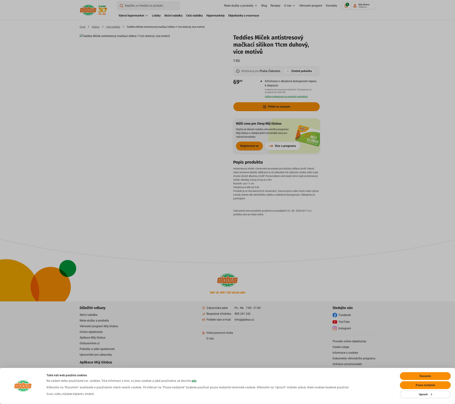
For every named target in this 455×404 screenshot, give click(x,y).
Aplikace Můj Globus (92, 337)
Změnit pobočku (301, 71)
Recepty (275, 5)
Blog (264, 5)
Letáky (156, 15)
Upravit (423, 394)
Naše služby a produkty (238, 5)
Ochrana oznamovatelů (347, 364)
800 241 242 (242, 313)
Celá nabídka (194, 15)
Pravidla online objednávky (349, 341)
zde (194, 380)
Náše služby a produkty (94, 320)
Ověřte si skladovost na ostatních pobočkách (286, 96)
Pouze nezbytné (425, 385)
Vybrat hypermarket (131, 15)
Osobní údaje (341, 347)
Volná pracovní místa (219, 332)
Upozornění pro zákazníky (96, 354)
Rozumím (425, 376)
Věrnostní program (310, 5)
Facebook (345, 315)
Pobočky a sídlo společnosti (97, 349)
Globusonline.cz (90, 343)
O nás (287, 5)
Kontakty (331, 5)
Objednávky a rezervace (243, 15)
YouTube (344, 321)
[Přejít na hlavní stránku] (88, 10)
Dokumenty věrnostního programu (354, 358)
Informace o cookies (345, 352)
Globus (96, 26)
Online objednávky (91, 332)
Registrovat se (249, 146)
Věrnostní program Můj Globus (99, 326)
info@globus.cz (244, 319)
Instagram (344, 328)
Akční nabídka (173, 15)
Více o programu (285, 146)
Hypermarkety (215, 15)
